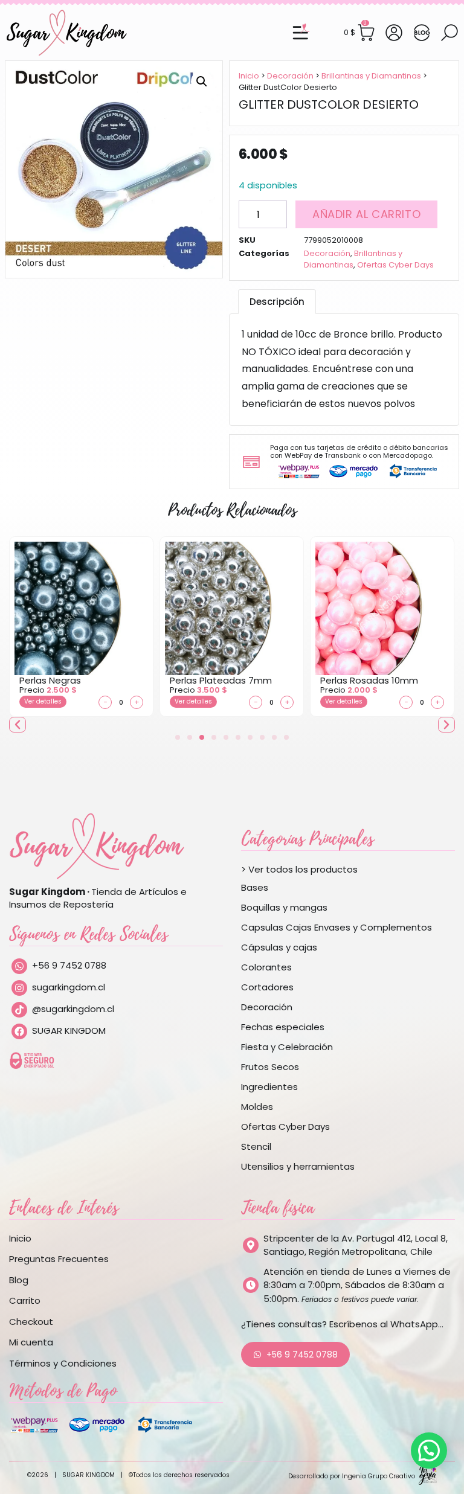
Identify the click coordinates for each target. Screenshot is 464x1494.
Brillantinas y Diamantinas (371, 76)
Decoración (290, 76)
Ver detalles (43, 701)
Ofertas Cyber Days (395, 265)
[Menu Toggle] (300, 32)
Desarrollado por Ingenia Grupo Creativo (351, 1476)
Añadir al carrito (366, 214)
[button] (202, 81)
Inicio (249, 76)
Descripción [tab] (277, 301)
